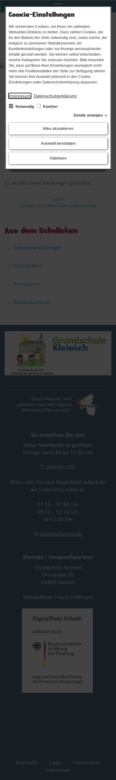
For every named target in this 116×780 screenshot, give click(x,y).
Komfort (50, 106)
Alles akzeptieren (58, 128)
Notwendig (25, 106)
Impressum (20, 95)
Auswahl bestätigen (58, 143)
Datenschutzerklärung (55, 95)
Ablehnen (58, 158)
